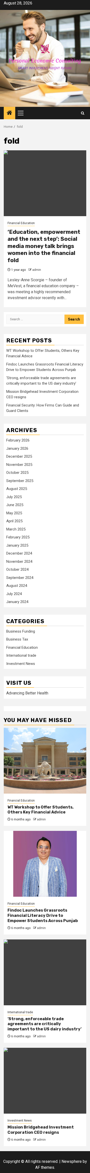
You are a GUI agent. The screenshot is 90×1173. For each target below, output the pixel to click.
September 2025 (19, 481)
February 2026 (18, 440)
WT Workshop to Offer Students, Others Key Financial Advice (41, 810)
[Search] (83, 113)
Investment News (20, 663)
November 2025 (19, 464)
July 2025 (14, 497)
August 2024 (16, 585)
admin (36, 270)
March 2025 (16, 529)
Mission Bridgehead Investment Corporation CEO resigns (41, 1130)
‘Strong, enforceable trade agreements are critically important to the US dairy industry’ (45, 1024)
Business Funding (20, 631)
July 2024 (14, 594)
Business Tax (17, 639)
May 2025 (14, 513)
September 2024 (19, 577)
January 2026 (17, 448)
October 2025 (17, 472)
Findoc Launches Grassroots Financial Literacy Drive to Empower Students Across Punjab (43, 915)
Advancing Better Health (27, 693)
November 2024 (19, 561)
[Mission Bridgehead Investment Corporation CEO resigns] (45, 1081)
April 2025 (14, 521)
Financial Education (21, 223)
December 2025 (19, 456)
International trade (21, 655)
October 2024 (17, 569)
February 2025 (18, 537)
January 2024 (17, 602)
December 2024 (19, 553)
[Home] (9, 113)
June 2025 (14, 505)
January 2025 (17, 545)
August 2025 (16, 488)
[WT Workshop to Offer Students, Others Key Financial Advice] (45, 761)
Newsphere (72, 1161)
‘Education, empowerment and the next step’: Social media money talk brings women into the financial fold (44, 246)
